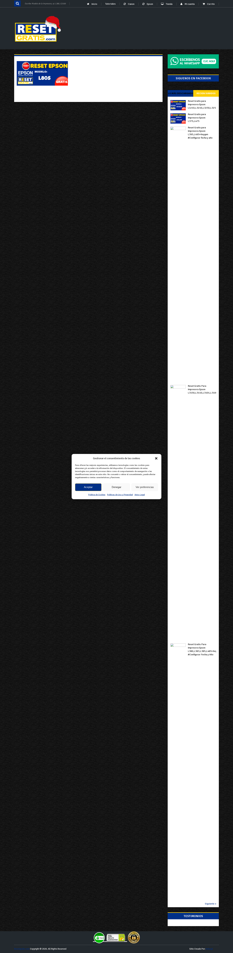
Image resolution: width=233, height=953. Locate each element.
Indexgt (209, 949)
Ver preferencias (145, 487)
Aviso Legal (140, 494)
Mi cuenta (189, 4)
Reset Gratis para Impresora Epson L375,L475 (197, 118)
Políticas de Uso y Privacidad (120, 494)
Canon (130, 4)
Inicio (94, 4)
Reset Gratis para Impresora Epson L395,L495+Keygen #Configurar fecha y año (200, 132)
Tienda (168, 4)
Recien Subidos (206, 93)
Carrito (211, 4)
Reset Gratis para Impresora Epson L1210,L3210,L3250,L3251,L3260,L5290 (202, 104)
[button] (156, 458)
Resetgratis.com (22, 949)
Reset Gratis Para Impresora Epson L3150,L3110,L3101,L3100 (202, 389)
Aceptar (88, 487)
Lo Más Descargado (180, 93)
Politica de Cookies (96, 494)
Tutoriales (110, 4)
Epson (149, 4)
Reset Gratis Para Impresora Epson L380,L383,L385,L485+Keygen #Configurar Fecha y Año (202, 649)
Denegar (116, 487)
